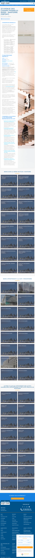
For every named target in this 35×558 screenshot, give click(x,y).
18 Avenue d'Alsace (22, 308)
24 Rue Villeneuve (22, 345)
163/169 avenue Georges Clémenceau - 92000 (9, 52)
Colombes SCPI (22, 467)
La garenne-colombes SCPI (7, 430)
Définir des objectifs (15, 536)
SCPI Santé (2, 551)
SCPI (15, 71)
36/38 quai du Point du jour (7, 370)
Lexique (2, 534)
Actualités (2, 537)
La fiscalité (2, 520)
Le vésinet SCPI (4, 467)
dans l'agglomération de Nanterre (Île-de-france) (8, 26)
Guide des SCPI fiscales (15, 548)
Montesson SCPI (4, 480)
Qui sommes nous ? (3, 522)
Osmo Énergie (14, 520)
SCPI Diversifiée (3, 552)
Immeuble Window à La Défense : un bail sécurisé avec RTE (9, 136)
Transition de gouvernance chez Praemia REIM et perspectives (9, 128)
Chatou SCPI (4, 405)
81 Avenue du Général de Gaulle (8, 283)
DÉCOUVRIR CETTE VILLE (9, 401)
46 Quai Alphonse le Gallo (6, 333)
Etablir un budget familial (15, 531)
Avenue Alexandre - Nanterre (7, 226)
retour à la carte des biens (29, 9)
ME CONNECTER (31, 1)
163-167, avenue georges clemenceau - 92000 (9, 41)
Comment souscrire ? (4, 532)
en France (3, 27)
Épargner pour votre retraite (16, 534)
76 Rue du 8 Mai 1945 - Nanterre (8, 263)
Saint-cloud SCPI (22, 455)
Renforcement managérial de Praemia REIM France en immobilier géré (10, 121)
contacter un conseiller (17, 498)
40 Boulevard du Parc (6, 320)
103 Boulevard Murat (5, 345)
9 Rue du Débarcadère (6, 308)
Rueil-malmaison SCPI (6, 393)
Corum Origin (14, 517)
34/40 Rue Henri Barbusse (24, 358)
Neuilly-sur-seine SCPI (23, 480)
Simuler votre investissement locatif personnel (28, 519)
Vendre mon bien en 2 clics (27, 523)
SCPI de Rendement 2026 (10, 86)
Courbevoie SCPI (4, 442)
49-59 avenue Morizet (23, 333)
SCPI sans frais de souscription (5, 549)
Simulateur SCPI (26, 521)
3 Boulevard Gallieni (23, 370)
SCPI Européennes (3, 547)
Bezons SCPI (21, 430)
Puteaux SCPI (4, 418)
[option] (26, 94)
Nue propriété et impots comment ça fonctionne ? (27, 532)
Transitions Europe (15, 522)
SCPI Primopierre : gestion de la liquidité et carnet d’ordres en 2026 (9, 159)
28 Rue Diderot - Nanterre (24, 188)
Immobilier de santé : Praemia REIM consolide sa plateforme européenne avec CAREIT (9, 151)
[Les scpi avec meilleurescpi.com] (5, 2)
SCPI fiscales (3, 525)
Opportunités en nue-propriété (28, 517)
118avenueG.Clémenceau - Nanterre (8, 238)
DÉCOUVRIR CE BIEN (9, 184)
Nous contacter (3, 539)
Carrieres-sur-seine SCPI (24, 393)
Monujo (2, 531)
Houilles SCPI (21, 418)
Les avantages (3, 519)
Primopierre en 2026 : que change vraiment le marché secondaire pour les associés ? (9, 143)
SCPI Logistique (3, 554)
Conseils (2, 536)
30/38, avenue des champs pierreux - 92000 (9, 40)
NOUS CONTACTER (23, 1)
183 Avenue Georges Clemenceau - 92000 (8, 49)
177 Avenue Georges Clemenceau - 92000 (8, 47)
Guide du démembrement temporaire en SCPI (15, 551)
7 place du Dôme (22, 283)
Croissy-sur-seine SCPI (6, 455)
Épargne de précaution (15, 532)
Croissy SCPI (21, 442)
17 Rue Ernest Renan (5, 296)
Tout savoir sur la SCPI (4, 517)
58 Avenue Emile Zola (6, 358)
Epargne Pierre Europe (15, 525)
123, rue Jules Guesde (23, 320)
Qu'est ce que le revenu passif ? (28, 533)
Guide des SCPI (14, 546)
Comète (13, 519)
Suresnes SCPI (22, 405)
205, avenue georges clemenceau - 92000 (9, 50)
